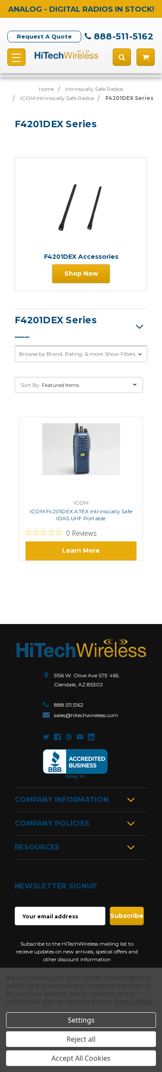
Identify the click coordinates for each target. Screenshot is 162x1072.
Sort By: (31, 385)
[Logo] (81, 648)
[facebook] (57, 737)
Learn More (81, 550)
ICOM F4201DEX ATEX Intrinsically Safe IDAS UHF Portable (81, 515)
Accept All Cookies (81, 1058)
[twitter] (46, 737)
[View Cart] (146, 57)
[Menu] (16, 57)
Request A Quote (44, 36)
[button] (81, 354)
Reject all (81, 1039)
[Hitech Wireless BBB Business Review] (75, 764)
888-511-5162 (123, 36)
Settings (81, 1020)
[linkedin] (91, 737)
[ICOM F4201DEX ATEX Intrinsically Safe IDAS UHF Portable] (81, 459)
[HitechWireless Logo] (66, 54)
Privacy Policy (133, 1001)
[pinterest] (68, 737)
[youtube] (79, 737)
